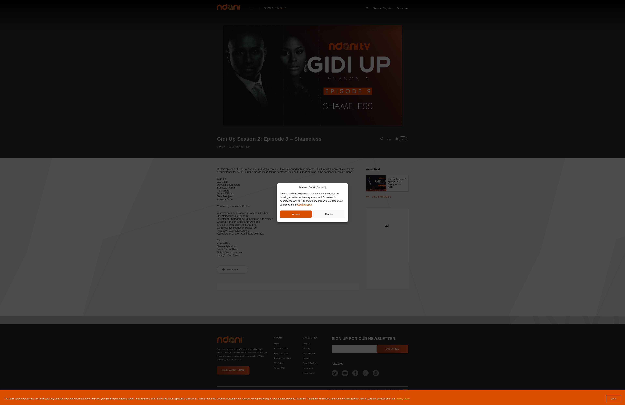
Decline (329, 214)
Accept (296, 214)
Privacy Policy (403, 398)
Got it (613, 398)
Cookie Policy (304, 204)
